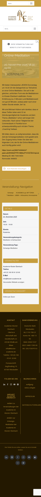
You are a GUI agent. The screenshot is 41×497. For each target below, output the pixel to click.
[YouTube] (14, 384)
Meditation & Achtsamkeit (12, 240)
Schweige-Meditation (11, 194)
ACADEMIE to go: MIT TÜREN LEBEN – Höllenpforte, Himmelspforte (26, 194)
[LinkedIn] (4, 384)
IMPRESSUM (30, 396)
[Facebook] (8, 384)
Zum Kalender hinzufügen (16, 169)
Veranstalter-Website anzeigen (13, 282)
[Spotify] (18, 384)
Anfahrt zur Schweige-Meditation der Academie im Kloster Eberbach (11, 424)
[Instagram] (11, 384)
